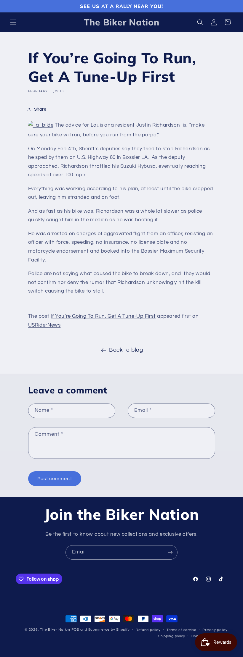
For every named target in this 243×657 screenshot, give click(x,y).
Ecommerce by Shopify (109, 629)
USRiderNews (44, 325)
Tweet (36, 304)
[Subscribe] (170, 552)
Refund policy (148, 630)
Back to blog (126, 350)
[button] (13, 22)
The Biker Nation (55, 629)
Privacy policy (214, 630)
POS (75, 629)
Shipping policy (171, 636)
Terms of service (181, 630)
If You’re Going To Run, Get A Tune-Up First (103, 316)
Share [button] (40, 109)
